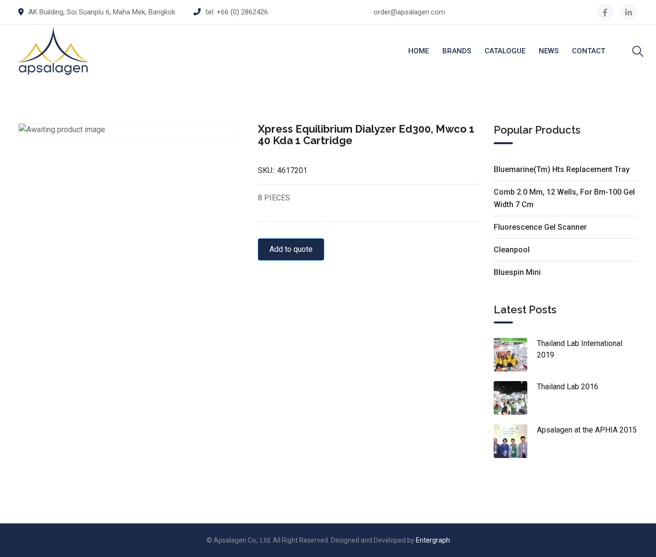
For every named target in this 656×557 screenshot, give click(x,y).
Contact (588, 51)
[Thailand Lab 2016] (515, 398)
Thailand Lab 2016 (567, 386)
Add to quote (291, 249)
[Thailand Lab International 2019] (515, 354)
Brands (456, 51)
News (549, 51)
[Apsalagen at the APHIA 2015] (515, 441)
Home (418, 51)
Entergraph (433, 540)
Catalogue (505, 51)
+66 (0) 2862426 (242, 12)
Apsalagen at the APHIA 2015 (587, 429)
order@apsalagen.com (409, 12)
